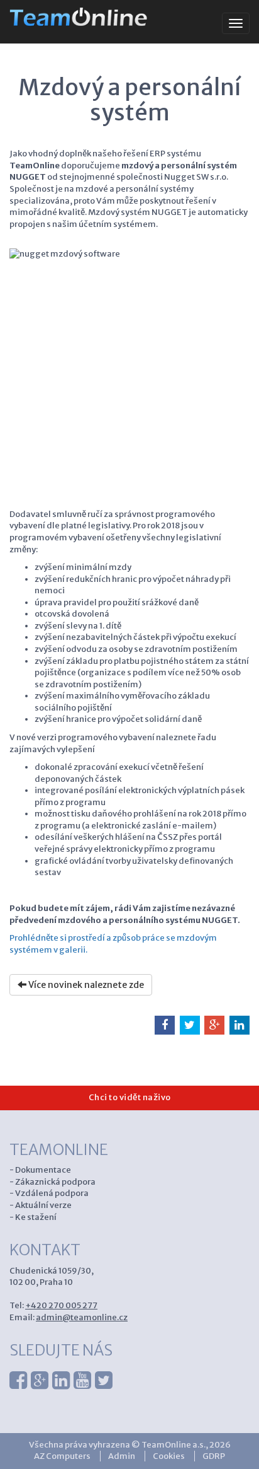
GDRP (213, 1456)
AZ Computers (62, 1456)
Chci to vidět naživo (130, 1097)
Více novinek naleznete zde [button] (85, 984)
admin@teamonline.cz (82, 1317)
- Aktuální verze (40, 1205)
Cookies (169, 1456)
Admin (121, 1456)
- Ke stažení (33, 1217)
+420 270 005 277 (61, 1305)
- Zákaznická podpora (52, 1181)
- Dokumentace (40, 1169)
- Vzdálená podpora (49, 1193)
